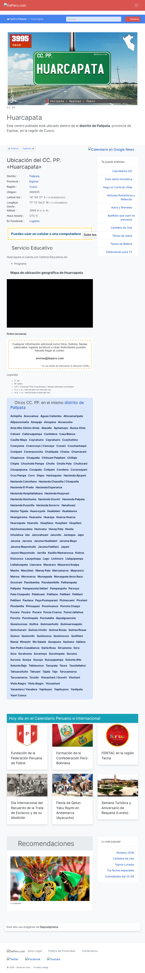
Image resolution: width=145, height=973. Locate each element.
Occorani (16, 582)
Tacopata (52, 665)
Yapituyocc (61, 689)
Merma (14, 576)
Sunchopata (57, 653)
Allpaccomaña (19, 422)
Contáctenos (90, 950)
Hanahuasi (68, 505)
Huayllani (61, 523)
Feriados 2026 (125, 852)
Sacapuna (54, 641)
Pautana (28, 600)
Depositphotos (49, 926)
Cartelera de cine (123, 858)
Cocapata (35, 469)
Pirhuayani (33, 606)
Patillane (52, 594)
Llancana (35, 564)
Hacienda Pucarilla (22, 505)
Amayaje (36, 422)
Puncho (15, 618)
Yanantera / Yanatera (23, 689)
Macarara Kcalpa (68, 564)
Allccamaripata (73, 416)
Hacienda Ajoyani (75, 475)
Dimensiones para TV (119, 251)
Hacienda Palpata (73, 499)
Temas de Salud (122, 235)
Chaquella (33, 457)
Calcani (15, 433)
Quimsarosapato (71, 624)
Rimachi (25, 641)
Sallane (81, 641)
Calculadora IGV (122, 171)
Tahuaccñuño (19, 671)
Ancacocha (65, 422)
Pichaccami (67, 600)
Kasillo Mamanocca (60, 552)
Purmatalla (47, 618)
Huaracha (35, 517)
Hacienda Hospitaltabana (26, 493)
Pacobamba (31, 582)
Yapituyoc (45, 689)
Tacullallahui (77, 665)
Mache (14, 570)
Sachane (68, 641)
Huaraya (49, 517)
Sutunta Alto (73, 659)
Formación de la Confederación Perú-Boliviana (72, 758)
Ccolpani (16, 451)
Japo (80, 534)
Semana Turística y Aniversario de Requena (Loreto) (116, 808)
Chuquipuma (18, 469)
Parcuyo (74, 588)
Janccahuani (40, 534)
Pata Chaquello (20, 594)
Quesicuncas (18, 624)
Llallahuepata (19, 564)
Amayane (50, 422)
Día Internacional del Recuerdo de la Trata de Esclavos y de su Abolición (27, 810)
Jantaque (69, 534)
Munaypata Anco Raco (68, 576)
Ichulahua (16, 534)
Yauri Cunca (18, 695)
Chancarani (78, 451)
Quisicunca (44, 635)
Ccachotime (70, 439)
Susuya (38, 659)
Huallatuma (69, 511)
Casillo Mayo (18, 439)
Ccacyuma (17, 445)
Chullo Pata (64, 463)
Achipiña (16, 416)
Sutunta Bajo (18, 665)
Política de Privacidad (61, 950)
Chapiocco (17, 457)
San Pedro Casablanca (24, 647)
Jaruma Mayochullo (23, 546)
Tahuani (35, 671)
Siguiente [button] (27, 148)
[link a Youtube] (53, 958)
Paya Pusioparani (46, 600)
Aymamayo (61, 427)
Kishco (79, 552)
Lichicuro (57, 558)
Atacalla (46, 427)
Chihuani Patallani (53, 457)
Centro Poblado (18, 19)
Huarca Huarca (65, 517)
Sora (76, 647)
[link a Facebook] (32, 958)
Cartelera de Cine (122, 227)
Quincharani (18, 629)
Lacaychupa (33, 558)
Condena (63, 469)
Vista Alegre (18, 683)
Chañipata (51, 451)
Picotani (82, 600)
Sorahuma (25, 653)
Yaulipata (77, 689)
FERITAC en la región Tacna (118, 755)
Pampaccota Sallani (35, 588)
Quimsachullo (49, 624)
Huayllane (46, 523)
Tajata (46, 671)
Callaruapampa (32, 433)
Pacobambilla (50, 582)
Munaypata (45, 576)
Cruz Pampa (18, 475)
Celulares (134, 19)
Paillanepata (69, 582)
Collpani (49, 469)
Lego (46, 558)
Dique (40, 475)
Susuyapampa (54, 659)
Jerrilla (41, 552)
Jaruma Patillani (48, 546)
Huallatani (53, 511)
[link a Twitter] (12, 958)
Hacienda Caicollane (23, 481)
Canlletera (50, 433)
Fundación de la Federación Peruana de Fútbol (26, 758)
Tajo (55, 671)
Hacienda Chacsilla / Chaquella (59, 481)
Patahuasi (38, 594)
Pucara (14, 612)
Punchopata (30, 618)
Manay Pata (42, 570)
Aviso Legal (35, 950)
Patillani (65, 594)
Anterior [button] (14, 148)
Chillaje (72, 457)
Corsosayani (79, 469)
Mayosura (77, 570)
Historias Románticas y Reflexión (121, 197)
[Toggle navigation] (136, 5)
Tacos (63, 665)
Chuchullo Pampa (32, 463)
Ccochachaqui (77, 445)
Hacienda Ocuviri (49, 499)
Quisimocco (61, 635)
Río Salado (39, 641)
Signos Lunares (124, 864)
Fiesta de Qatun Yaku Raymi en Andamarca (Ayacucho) (68, 810)
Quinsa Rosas (58, 629)
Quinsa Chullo (37, 629)
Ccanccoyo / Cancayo (40, 445)
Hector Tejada (19, 511)
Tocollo (34, 677)
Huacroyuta (37, 511)
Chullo (50, 463)
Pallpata (34, 176)
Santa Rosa (48, 647)
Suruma (72, 653)
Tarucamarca (68, 671)
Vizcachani (53, 683)
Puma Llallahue (73, 612)
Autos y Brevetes (122, 207)
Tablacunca (36, 665)
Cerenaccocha (33, 451)
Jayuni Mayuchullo (22, 552)
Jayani (65, 546)
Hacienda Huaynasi (57, 493)
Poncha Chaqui (70, 606)
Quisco (15, 635)
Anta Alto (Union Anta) (24, 427)
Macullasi (27, 570)
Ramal (14, 641)
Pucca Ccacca (52, 612)
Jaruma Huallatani (45, 540)
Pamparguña (58, 588)
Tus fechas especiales (120, 870)
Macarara (49, 564)
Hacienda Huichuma (23, 499)
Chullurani (80, 463)
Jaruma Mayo (68, 540)
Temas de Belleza (121, 243)
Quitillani (77, 635)
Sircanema (65, 647)
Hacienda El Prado (22, 487)
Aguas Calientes (51, 416)
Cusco (33, 186)
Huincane (40, 529)
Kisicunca (16, 558)
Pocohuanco (50, 606)
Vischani (74, 677)
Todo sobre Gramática (119, 179)
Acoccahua (31, 416)
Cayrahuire (36, 439)
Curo (31, 475)
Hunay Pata (56, 529)
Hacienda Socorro (47, 505)
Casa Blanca (67, 433)
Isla (27, 534)
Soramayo (40, 653)
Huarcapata (17, 523)
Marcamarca (60, 570)
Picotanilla (17, 606)
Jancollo (55, 534)
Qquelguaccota (66, 618)
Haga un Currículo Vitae (118, 187)
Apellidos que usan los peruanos (121, 217)
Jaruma (15, 540)
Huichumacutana (21, 529)
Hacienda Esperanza (49, 487)
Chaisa (64, 451)
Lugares (34, 221)
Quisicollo (28, 635)
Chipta (14, 463)
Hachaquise (54, 475)
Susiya (26, 659)
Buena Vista (77, 427)
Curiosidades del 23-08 (119, 876)
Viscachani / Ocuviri (54, 677)
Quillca (33, 624)
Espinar (34, 181)
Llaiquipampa (74, 558)
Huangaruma (18, 517)
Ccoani (61, 445)
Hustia (69, 529)
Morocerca (28, 576)
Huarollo (32, 523)
